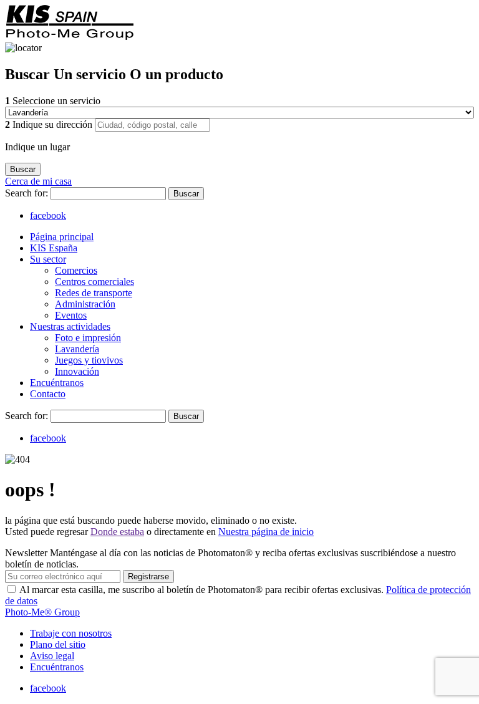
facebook (48, 215)
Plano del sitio (57, 644)
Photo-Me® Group (42, 612)
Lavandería (77, 349)
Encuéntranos (57, 382)
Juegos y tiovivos (89, 360)
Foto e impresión (88, 337)
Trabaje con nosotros (71, 633)
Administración (85, 304)
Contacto (47, 393)
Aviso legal (52, 655)
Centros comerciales (94, 281)
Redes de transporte (93, 292)
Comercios (76, 270)
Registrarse (148, 576)
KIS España (53, 248)
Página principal (62, 236)
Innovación (77, 371)
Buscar (186, 193)
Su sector (48, 259)
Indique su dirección (50, 124)
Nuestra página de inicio (266, 531)
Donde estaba (117, 531)
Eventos (71, 315)
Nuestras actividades (70, 326)
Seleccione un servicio (52, 100)
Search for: (28, 193)
